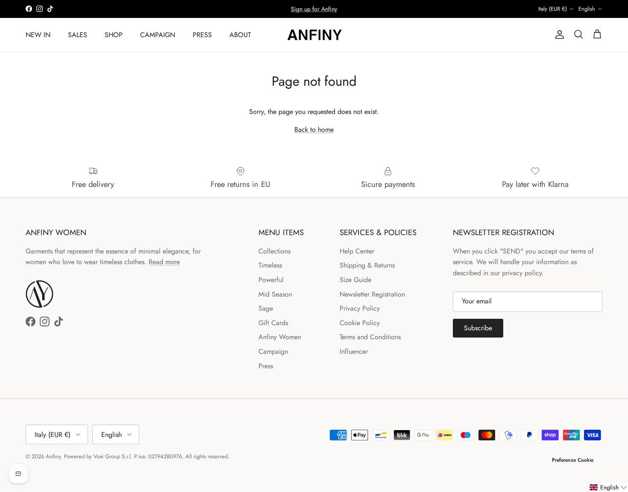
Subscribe (478, 328)
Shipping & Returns (367, 265)
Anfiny (53, 456)
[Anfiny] (314, 34)
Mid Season (275, 294)
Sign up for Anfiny (314, 9)
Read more (164, 262)
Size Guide (355, 280)
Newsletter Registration (372, 294)
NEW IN (38, 34)
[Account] (558, 34)
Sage (265, 308)
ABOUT (240, 34)
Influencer (354, 351)
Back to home (314, 129)
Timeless (270, 265)
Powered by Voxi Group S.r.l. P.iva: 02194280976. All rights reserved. (146, 456)
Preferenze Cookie (572, 460)
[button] (608, 487)
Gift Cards (273, 323)
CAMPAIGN (157, 34)
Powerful (271, 280)
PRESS (202, 34)
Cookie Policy (360, 323)
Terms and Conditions (370, 337)
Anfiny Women (279, 337)
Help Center (357, 251)
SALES (77, 34)
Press (265, 366)
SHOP (114, 34)
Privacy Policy (360, 308)
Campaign (273, 351)
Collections (274, 251)
